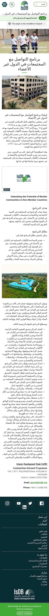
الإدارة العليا (42, 548)
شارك (44, 572)
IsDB (24, 5)
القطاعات (43, 557)
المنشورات (43, 563)
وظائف (44, 581)
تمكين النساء (42, 578)
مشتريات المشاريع (40, 566)
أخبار (44, 520)
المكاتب (44, 534)
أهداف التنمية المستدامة (38, 560)
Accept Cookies (24, 613)
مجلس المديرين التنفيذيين (37, 542)
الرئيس (44, 545)
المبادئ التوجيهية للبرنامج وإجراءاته (25, 18)
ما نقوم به (42, 554)
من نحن (43, 531)
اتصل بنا (44, 584)
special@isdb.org (38, 482)
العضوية (44, 536)
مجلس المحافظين (40, 539)
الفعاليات (42, 524)
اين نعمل (42, 516)
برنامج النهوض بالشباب (38, 575)
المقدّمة (42, 18)
